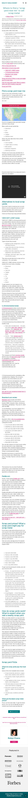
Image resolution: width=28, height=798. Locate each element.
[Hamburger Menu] (26, 3)
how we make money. (21, 20)
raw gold (12, 331)
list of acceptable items (18, 419)
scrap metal (9, 63)
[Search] (23, 3)
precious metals (20, 355)
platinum (20, 327)
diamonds (16, 329)
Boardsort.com (6, 400)
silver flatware (19, 332)
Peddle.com (8, 76)
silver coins (12, 332)
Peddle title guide (14, 513)
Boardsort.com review (11, 74)
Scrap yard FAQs (6, 86)
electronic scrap (16, 357)
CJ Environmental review (12, 72)
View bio (14, 741)
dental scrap (17, 336)
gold (13, 327)
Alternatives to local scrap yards (10, 68)
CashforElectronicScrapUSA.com (11, 360)
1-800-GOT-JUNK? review (12, 70)
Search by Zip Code (14, 105)
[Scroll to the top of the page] (25, 795)
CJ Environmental (6, 308)
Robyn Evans (10, 16)
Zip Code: (4, 100)
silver (16, 327)
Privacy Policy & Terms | (12, 794)
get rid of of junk (6, 225)
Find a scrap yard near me (9, 65)
